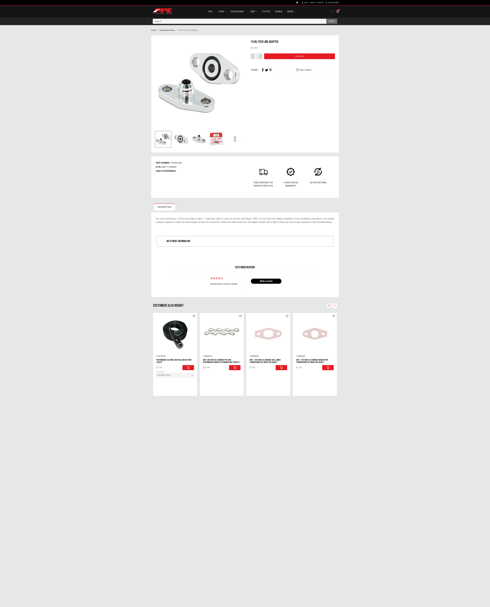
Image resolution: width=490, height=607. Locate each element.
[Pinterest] (270, 70)
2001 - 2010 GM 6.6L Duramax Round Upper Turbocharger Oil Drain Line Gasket (312, 361)
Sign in (312, 2)
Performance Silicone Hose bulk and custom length (173, 361)
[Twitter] (266, 70)
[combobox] (245, 21)
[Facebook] (262, 70)
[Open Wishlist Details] (332, 11)
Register (320, 2)
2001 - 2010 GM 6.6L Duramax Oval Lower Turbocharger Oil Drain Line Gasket (264, 361)
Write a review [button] (266, 281)
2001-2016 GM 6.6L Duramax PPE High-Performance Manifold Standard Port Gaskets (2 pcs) (221, 362)
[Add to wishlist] (194, 316)
